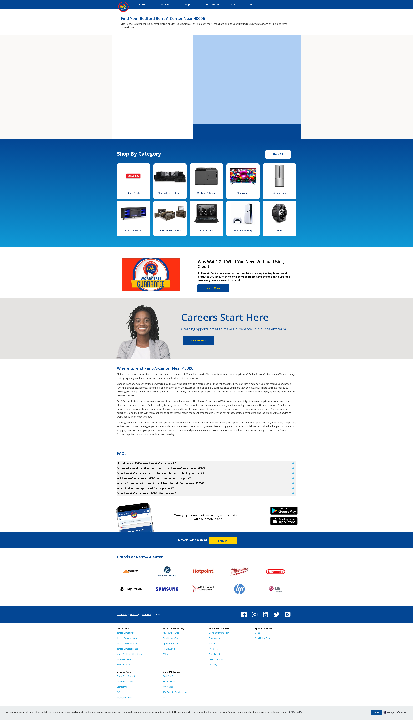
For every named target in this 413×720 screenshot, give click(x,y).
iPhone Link (284, 522)
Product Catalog (124, 664)
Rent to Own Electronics (127, 648)
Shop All (278, 154)
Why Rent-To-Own (125, 681)
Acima (165, 697)
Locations (122, 614)
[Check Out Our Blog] (287, 617)
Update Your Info (171, 643)
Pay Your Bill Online (172, 632)
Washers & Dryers (206, 193)
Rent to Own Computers (128, 643)
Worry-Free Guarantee (127, 676)
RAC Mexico (168, 686)
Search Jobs (198, 340)
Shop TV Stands (134, 230)
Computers (206, 230)
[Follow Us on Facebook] (244, 617)
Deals (257, 632)
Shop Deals (133, 193)
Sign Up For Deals (263, 638)
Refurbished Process (126, 659)
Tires (279, 230)
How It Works (169, 648)
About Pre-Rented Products (129, 654)
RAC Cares (213, 648)
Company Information (219, 632)
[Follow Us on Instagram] (255, 617)
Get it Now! (168, 676)
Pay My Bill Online (125, 697)
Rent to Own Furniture (126, 632)
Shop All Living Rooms (170, 193)
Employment (214, 638)
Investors (213, 643)
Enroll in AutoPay (170, 638)
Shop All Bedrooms (170, 230)
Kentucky (134, 614)
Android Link (284, 512)
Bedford (146, 614)
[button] (395, 712)
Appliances (279, 193)
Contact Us (122, 686)
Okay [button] (376, 712)
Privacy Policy (295, 711)
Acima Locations (216, 659)
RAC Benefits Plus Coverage (175, 692)
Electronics (243, 193)
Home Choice (169, 681)
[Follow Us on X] (276, 617)
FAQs (165, 654)
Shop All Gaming (243, 230)
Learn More (213, 288)
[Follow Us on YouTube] (265, 617)
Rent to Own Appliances (127, 638)
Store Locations (216, 654)
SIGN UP (223, 540)
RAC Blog (213, 664)
